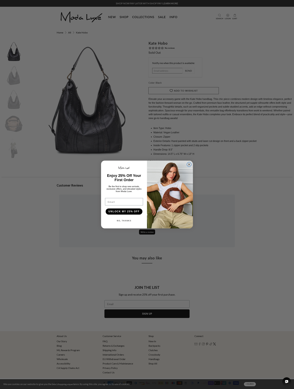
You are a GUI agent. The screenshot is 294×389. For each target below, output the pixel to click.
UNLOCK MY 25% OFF (124, 211)
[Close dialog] (189, 164)
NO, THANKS (124, 221)
